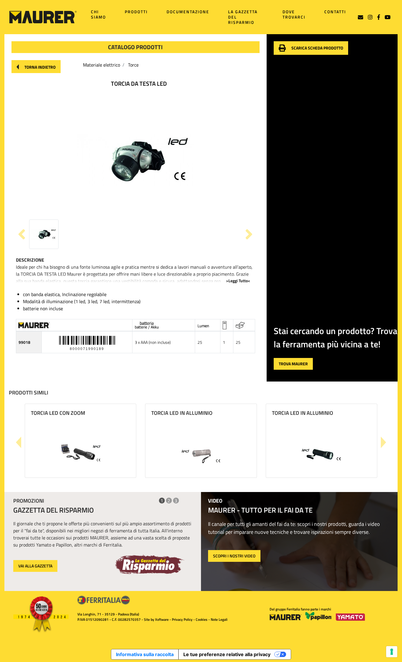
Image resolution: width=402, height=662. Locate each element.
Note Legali (219, 619)
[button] (36, 66)
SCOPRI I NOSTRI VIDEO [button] (234, 556)
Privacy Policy (182, 619)
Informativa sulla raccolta (145, 654)
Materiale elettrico (101, 64)
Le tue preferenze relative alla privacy (226, 654)
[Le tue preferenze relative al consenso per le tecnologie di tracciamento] (391, 651)
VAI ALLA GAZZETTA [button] (35, 566)
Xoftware (162, 619)
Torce (133, 64)
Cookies (201, 619)
